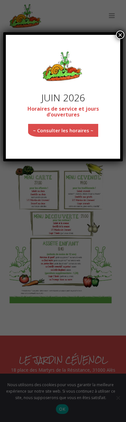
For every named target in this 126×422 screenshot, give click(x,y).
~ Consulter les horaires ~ (63, 130)
